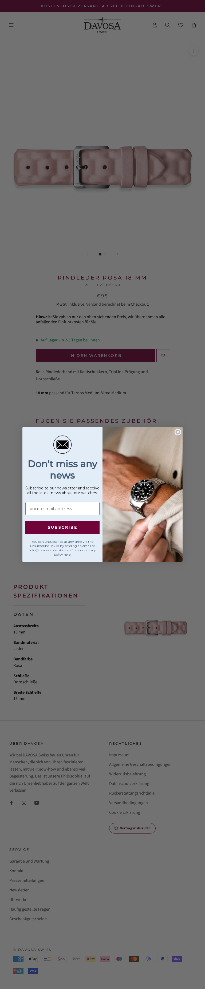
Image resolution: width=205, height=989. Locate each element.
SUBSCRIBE (62, 527)
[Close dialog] (177, 432)
